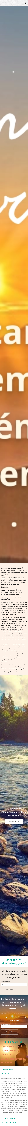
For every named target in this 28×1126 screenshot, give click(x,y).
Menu (25, 2)
